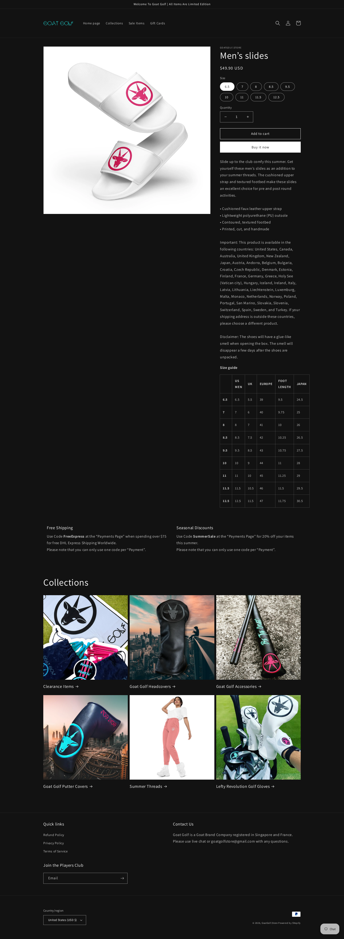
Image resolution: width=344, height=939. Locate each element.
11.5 (258, 97)
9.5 (287, 86)
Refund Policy (53, 835)
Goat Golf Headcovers (150, 686)
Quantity (226, 108)
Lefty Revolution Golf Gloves (243, 786)
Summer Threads (146, 786)
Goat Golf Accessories (236, 686)
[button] (278, 23)
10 (226, 97)
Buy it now (260, 147)
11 (242, 97)
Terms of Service (55, 851)
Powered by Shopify (289, 922)
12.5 (276, 97)
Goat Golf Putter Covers (65, 786)
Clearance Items (58, 686)
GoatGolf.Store (270, 922)
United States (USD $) (62, 920)
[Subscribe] (122, 878)
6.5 (227, 86)
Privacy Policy (53, 843)
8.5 (271, 86)
